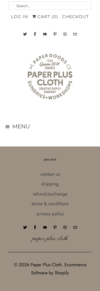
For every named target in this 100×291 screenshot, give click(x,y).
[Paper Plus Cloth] (50, 78)
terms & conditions (50, 203)
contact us (50, 174)
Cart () (47, 16)
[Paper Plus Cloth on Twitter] (25, 34)
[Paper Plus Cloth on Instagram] (65, 34)
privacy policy (50, 213)
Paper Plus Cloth (46, 264)
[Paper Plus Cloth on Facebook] (35, 34)
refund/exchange (50, 193)
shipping (50, 183)
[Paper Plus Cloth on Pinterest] (55, 34)
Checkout (75, 16)
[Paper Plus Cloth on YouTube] (45, 34)
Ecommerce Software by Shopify (58, 268)
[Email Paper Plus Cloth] (75, 34)
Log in (19, 16)
